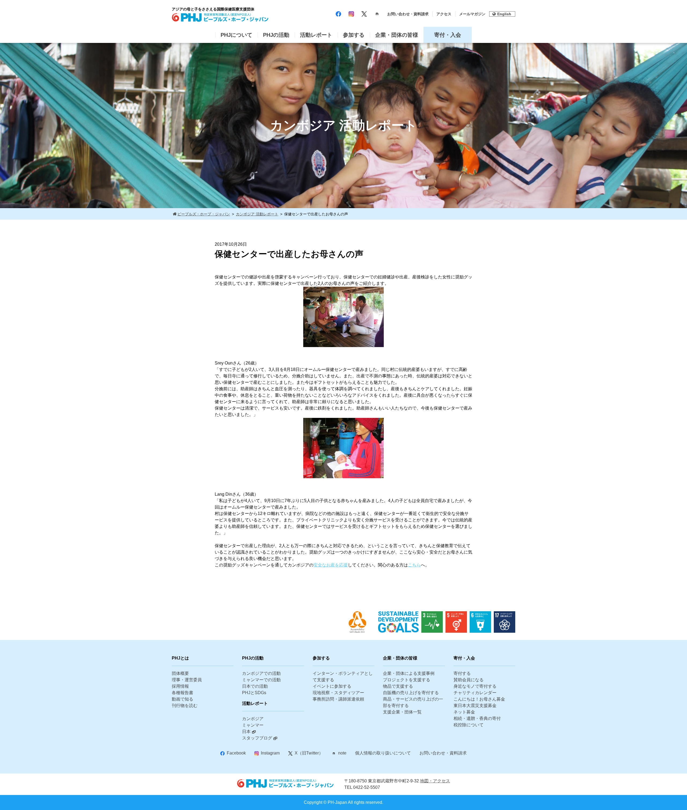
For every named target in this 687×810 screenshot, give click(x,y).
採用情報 (180, 686)
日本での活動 (255, 686)
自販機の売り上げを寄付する (411, 692)
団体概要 (180, 673)
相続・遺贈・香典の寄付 (477, 718)
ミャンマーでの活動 (261, 680)
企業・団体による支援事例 (408, 673)
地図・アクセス (435, 781)
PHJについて (236, 35)
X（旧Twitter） (309, 753)
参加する (353, 35)
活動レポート (316, 35)
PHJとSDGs (254, 692)
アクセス (443, 14)
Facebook (236, 753)
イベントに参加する (332, 686)
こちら (414, 565)
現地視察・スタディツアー (338, 692)
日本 (246, 731)
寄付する (462, 673)
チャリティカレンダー (475, 692)
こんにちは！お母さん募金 (479, 699)
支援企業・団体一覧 (402, 712)
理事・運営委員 (187, 680)
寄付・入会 (447, 35)
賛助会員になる (469, 680)
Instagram (270, 753)
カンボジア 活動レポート (257, 214)
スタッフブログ (257, 738)
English (504, 14)
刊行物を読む (185, 705)
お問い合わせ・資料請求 (408, 14)
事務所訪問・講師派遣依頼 (338, 699)
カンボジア (253, 718)
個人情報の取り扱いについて (383, 753)
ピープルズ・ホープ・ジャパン (203, 214)
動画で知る (182, 699)
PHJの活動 (276, 35)
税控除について (469, 725)
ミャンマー (253, 725)
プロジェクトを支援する (406, 680)
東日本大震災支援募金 (475, 705)
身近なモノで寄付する (475, 686)
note (342, 753)
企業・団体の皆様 (396, 35)
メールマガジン (472, 14)
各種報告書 (182, 692)
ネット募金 (464, 712)
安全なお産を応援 (330, 565)
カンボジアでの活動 (261, 673)
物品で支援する (398, 686)
